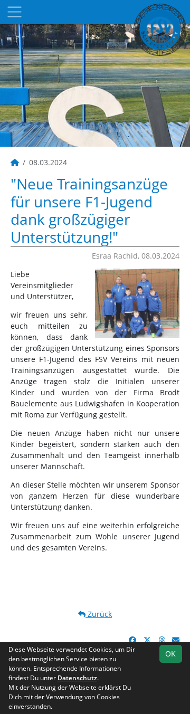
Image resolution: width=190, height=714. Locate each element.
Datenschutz (77, 677)
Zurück (99, 614)
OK (170, 654)
